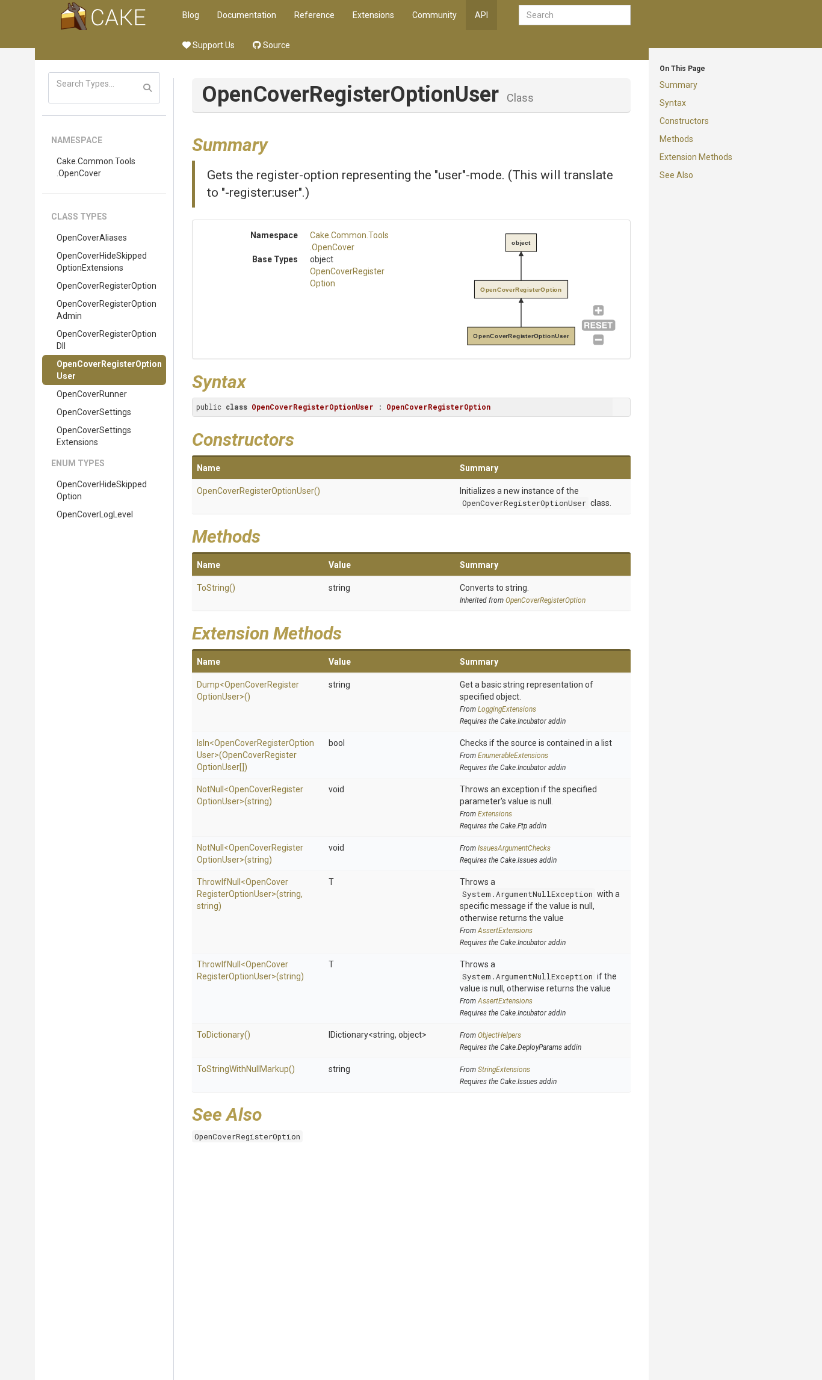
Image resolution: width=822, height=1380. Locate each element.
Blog (190, 15)
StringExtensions (504, 1069)
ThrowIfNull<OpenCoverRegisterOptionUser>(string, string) (250, 894)
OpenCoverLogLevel (95, 514)
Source (275, 45)
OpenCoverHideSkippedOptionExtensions (102, 262)
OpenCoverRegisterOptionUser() (258, 491)
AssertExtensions (505, 930)
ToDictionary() (223, 1035)
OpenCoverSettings (94, 412)
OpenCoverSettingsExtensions (94, 436)
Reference (314, 15)
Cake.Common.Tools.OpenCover (96, 167)
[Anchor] (277, 143)
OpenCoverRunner (92, 394)
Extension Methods (696, 157)
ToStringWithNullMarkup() (246, 1069)
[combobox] (575, 15)
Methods (676, 139)
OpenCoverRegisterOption (106, 286)
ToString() (216, 588)
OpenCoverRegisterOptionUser (109, 370)
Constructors (684, 121)
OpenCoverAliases (92, 237)
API (481, 15)
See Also (676, 175)
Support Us (213, 45)
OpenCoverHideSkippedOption (102, 490)
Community (434, 15)
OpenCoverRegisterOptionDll (106, 340)
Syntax (673, 103)
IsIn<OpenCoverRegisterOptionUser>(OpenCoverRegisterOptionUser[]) (255, 755)
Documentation (246, 15)
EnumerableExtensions (513, 755)
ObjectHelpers (499, 1035)
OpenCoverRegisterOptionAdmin (106, 310)
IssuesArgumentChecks (514, 848)
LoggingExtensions (507, 709)
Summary (678, 85)
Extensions (373, 15)
